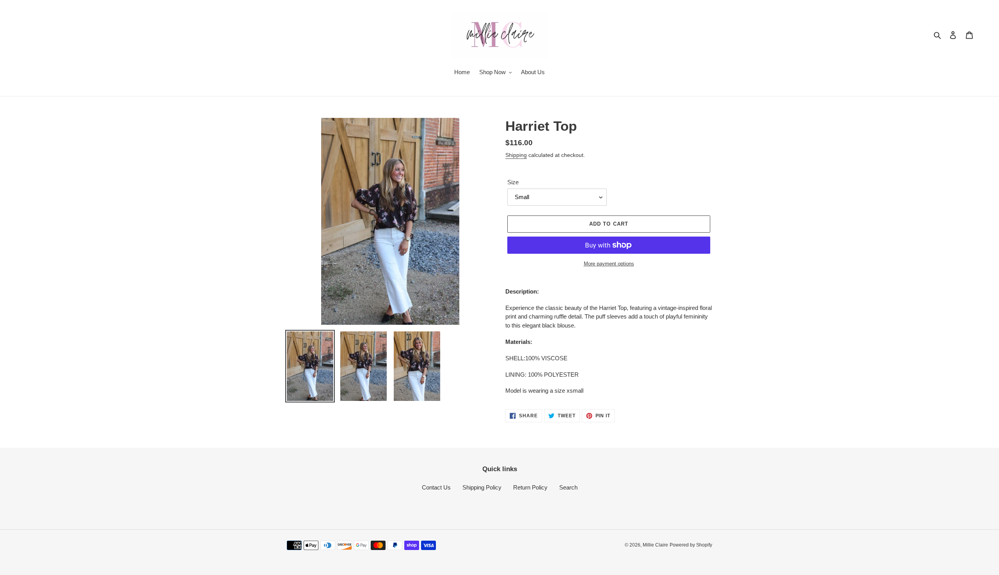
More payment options (609, 264)
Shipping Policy (481, 487)
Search (568, 487)
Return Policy (530, 487)
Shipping (516, 155)
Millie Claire (655, 545)
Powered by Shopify (691, 545)
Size (513, 182)
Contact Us (436, 487)
